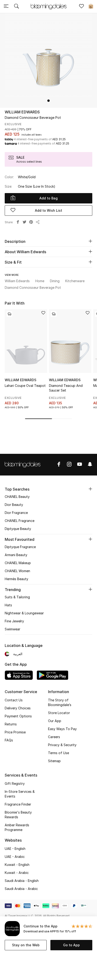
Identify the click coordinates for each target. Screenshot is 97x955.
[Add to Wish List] (43, 313)
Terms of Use (58, 753)
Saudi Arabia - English (22, 881)
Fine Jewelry (14, 621)
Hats (8, 605)
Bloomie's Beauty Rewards (18, 814)
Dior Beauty (14, 505)
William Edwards (22, 112)
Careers (54, 737)
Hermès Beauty (16, 579)
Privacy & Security (62, 745)
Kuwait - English (17, 865)
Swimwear (12, 629)
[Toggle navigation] (6, 6)
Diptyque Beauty (18, 529)
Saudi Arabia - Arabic (21, 889)
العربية (17, 654)
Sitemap (54, 761)
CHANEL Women (17, 571)
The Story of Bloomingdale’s (59, 702)
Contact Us (14, 700)
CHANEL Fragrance (19, 521)
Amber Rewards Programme (17, 827)
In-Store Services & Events (20, 794)
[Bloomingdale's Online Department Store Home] (48, 6)
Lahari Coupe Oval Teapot (25, 386)
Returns (11, 724)
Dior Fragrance (16, 513)
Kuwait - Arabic (17, 873)
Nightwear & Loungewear (24, 613)
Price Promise (15, 732)
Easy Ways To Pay (62, 729)
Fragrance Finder (18, 804)
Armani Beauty (16, 555)
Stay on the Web (26, 945)
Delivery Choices (18, 708)
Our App (54, 721)
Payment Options (18, 716)
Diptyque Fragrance (20, 547)
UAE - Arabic (15, 857)
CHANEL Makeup (18, 563)
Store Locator (59, 713)
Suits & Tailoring (17, 597)
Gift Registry (15, 783)
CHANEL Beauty (17, 497)
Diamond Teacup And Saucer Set (66, 388)
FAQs (9, 740)
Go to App (71, 945)
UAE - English (15, 849)
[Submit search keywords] (16, 6)
